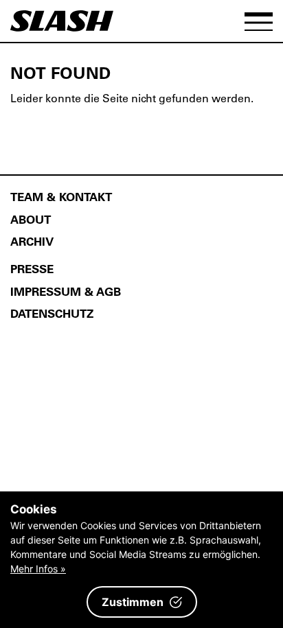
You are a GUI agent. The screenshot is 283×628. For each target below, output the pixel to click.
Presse (32, 268)
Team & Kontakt (61, 196)
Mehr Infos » (38, 568)
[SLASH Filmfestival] (61, 27)
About (30, 219)
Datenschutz (51, 313)
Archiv (32, 241)
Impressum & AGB (65, 291)
